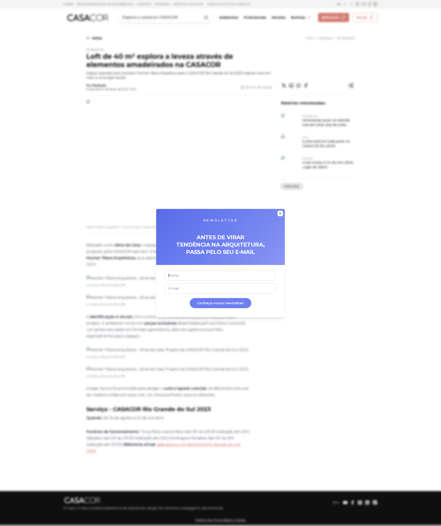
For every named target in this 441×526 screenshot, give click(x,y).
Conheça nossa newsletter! (220, 303)
